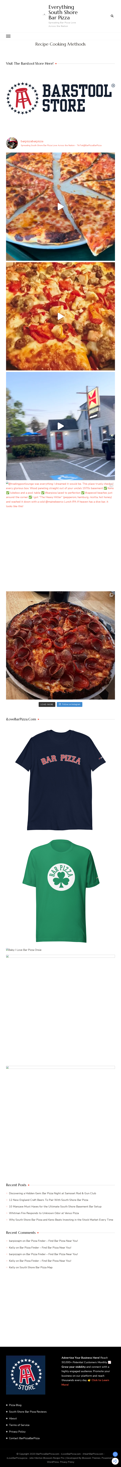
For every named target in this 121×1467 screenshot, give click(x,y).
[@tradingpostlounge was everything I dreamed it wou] (60, 426)
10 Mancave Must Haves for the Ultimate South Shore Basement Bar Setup (55, 1206)
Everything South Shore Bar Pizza (63, 12)
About (13, 1418)
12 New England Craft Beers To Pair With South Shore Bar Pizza (48, 1200)
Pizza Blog (15, 1405)
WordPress (53, 1462)
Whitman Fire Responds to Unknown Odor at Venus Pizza (44, 1213)
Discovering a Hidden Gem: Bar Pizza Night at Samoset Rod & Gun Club (52, 1193)
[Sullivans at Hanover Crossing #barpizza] (60, 207)
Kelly (12, 1247)
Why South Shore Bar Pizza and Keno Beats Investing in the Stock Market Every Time (61, 1219)
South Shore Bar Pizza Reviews (28, 1411)
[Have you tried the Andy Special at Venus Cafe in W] (60, 316)
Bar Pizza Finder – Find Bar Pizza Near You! (52, 1241)
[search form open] (112, 16)
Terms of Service (19, 1425)
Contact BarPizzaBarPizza (24, 1438)
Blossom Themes (91, 1458)
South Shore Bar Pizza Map (36, 1267)
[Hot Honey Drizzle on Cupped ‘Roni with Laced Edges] (60, 645)
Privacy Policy (17, 1431)
